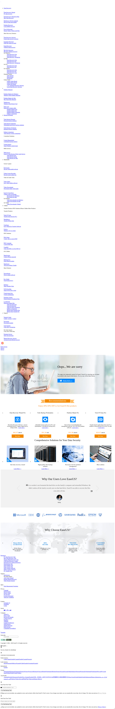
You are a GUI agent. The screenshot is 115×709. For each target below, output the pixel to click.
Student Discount (8, 625)
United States (9, 659)
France (29, 671)
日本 (38, 677)
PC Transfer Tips (8, 571)
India (82, 677)
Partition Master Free (12, 109)
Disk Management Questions (11, 586)
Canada (19, 659)
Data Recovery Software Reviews (12, 562)
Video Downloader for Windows (15, 200)
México (16, 663)
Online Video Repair (12, 81)
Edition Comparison (12, 113)
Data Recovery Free (12, 54)
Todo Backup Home (12, 157)
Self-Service (7, 575)
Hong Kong (73, 677)
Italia (72, 671)
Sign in (2, 348)
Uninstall (6, 590)
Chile (24, 663)
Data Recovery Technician (13, 57)
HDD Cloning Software (10, 569)
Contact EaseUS (8, 618)
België (47, 671)
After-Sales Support (9, 578)
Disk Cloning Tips (8, 566)
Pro (11, 306)
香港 (64, 677)
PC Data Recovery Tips (9, 557)
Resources (3, 555)
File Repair (9, 78)
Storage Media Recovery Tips (11, 559)
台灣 (56, 677)
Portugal (81, 671)
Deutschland (9, 671)
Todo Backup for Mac (12, 158)
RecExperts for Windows (13, 195)
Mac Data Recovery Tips (10, 558)
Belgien (56, 671)
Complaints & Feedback (10, 628)
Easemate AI (7, 603)
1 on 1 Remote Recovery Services (15, 85)
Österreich (20, 671)
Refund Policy (7, 591)
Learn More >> (17, 468)
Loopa (5, 605)
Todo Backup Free (11, 155)
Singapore (17, 677)
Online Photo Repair (12, 82)
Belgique (37, 671)
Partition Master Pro (12, 111)
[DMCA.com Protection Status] (8, 640)
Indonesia (93, 677)
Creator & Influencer (9, 622)
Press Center (7, 615)
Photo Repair (10, 77)
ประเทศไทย (24, 679)
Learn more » (21, 427)
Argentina (33, 663)
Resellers (6, 620)
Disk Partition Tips (8, 565)
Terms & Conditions (9, 597)
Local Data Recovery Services (14, 87)
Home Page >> (67, 380)
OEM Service (7, 624)
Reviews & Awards (8, 617)
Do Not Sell (7, 594)
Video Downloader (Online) (14, 204)
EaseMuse (6, 604)
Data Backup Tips (8, 564)
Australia (8, 677)
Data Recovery (7, 8)
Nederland (91, 671)
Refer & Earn (7, 627)
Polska (10, 673)
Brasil (8, 663)
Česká (17, 673)
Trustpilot (3, 632)
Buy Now (17, 436)
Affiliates (6, 621)
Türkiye (15, 679)
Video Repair (10, 75)
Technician (13, 307)
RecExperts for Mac (12, 197)
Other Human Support (9, 580)
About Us (6, 614)
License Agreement (8, 596)
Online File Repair (11, 84)
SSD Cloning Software (9, 568)
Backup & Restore (8, 115)
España (65, 671)
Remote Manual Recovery (10, 579)
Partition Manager (8, 89)
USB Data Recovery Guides (11, 561)
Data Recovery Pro (11, 56)
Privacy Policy (7, 593)
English (6, 667)
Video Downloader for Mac (14, 201)
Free (12, 304)
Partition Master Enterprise (13, 112)
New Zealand (28, 677)
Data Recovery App (12, 72)
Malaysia (35, 679)
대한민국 (47, 677)
